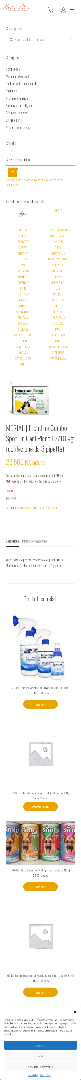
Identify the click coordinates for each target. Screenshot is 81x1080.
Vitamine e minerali (17, 98)
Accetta (40, 1045)
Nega (40, 1056)
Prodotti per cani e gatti (19, 127)
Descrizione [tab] (12, 541)
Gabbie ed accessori (17, 112)
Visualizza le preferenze (40, 1067)
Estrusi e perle (14, 120)
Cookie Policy (33, 1075)
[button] (75, 1012)
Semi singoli (13, 69)
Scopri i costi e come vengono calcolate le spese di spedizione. (35, 182)
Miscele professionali (17, 76)
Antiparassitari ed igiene (19, 105)
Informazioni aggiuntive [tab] (34, 541)
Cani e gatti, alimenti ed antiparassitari (37, 508)
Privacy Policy (45, 1075)
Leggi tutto (40, 704)
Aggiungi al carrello (40, 807)
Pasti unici (11, 90)
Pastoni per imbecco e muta (21, 83)
